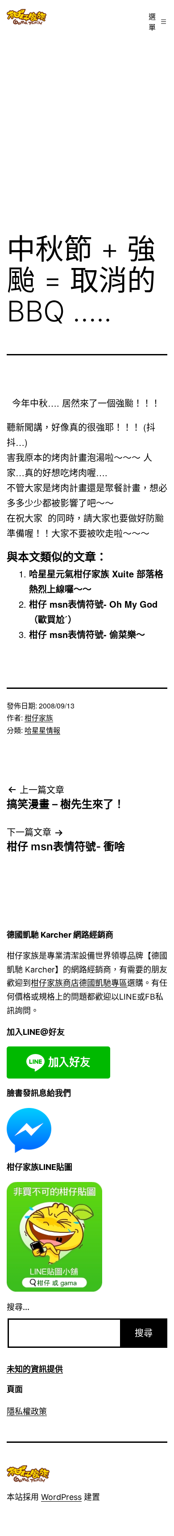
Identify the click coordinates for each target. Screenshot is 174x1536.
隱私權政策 (27, 1411)
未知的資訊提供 (35, 1369)
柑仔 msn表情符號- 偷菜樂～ (87, 634)
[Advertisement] (87, 128)
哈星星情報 (42, 730)
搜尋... (18, 1307)
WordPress (61, 1497)
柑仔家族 (39, 717)
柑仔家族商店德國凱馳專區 (79, 983)
